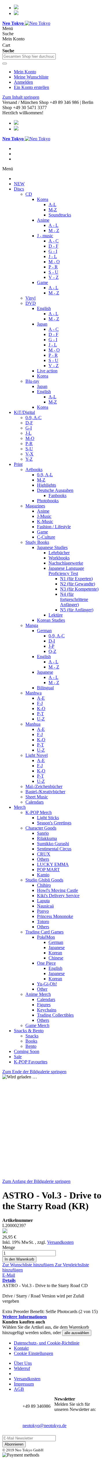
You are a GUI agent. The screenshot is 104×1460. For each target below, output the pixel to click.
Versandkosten (60, 1242)
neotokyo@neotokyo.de (44, 1425)
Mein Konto (25, 71)
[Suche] (4, 63)
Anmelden (23, 82)
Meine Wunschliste (31, 76)
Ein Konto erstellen (31, 87)
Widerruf (22, 1368)
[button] (28, 1264)
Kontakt (21, 1348)
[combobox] (29, 56)
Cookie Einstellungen (33, 1353)
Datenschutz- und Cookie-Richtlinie (46, 1342)
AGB (19, 1389)
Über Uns (23, 1363)
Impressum (24, 1383)
